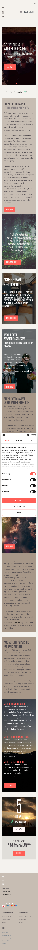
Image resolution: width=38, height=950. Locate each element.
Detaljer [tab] (19, 440)
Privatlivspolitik (5, 940)
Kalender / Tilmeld (29, 12)
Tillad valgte (19, 506)
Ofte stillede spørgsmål (7, 937)
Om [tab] (31, 440)
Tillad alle (19, 500)
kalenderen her (14, 622)
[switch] (33, 479)
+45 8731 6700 (8, 891)
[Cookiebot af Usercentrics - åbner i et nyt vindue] (27, 435)
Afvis (19, 513)
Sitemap (4, 943)
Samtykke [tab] (7, 440)
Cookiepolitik (5, 932)
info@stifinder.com (7, 894)
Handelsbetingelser (6, 935)
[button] (20, 12)
